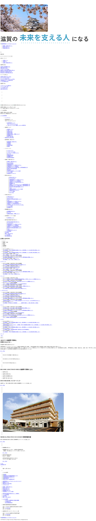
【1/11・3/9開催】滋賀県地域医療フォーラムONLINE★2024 (14, 283)
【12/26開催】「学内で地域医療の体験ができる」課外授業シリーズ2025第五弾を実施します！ (21, 331)
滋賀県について (10, 129)
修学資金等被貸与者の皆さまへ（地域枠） (11, 493)
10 (3, 275)
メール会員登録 (3, 115)
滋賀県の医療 (9, 132)
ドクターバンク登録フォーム (13, 152)
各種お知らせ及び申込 (9, 137)
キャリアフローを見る (4, 77)
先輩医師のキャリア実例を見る (6, 80)
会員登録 (9, 144)
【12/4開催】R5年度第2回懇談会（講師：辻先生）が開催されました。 (17, 286)
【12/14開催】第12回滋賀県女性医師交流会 (11, 266)
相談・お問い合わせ (9, 233)
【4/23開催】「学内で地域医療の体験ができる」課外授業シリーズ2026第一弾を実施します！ (21, 327)
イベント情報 (9, 172)
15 (5, 261)
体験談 (8, 146)
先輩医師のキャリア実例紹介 (13, 166)
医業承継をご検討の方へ (12, 141)
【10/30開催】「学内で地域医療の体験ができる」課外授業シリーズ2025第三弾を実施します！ (21, 250)
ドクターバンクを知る (4, 69)
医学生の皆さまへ (6, 47)
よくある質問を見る (4, 81)
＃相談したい (5, 60)
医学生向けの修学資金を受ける (6, 72)
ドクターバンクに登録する (5, 85)
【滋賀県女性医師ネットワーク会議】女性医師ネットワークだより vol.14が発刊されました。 (21, 300)
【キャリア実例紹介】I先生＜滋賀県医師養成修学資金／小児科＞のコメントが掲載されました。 (22, 279)
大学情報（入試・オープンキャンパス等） (15, 204)
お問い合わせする (4, 89)
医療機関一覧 (9, 135)
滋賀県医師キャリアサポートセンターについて (12, 481)
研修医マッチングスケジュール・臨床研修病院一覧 (19, 184)
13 (7, 290)
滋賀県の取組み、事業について (13, 134)
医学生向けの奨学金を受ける (6, 71)
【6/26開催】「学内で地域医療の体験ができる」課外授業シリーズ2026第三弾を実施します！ (21, 322)
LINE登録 (7, 232)
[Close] (0, 52)
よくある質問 (7, 234)
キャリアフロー (10, 162)
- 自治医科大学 (8, 501)
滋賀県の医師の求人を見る (5, 76)
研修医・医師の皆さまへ (7, 45)
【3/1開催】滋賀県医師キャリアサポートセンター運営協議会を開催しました (18, 310)
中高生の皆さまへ (6, 48)
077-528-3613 (7, 507)
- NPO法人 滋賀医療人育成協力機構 (12, 500)
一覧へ (1, 335)
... (2, 275)
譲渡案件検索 (9, 145)
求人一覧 (9, 212)
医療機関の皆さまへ (11, 211)
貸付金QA (9, 169)
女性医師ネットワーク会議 (8, 491)
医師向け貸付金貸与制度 (12, 168)
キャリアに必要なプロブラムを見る (7, 79)
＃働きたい (5, 61)
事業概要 (9, 142)
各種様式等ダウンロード (14, 190)
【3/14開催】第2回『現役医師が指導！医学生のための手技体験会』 (16, 329)
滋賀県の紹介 (9, 131)
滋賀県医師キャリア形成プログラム (14, 165)
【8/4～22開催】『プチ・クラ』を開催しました (12, 254)
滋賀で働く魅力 (10, 136)
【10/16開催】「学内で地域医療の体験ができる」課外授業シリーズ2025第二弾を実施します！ (21, 252)
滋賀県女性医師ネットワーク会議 (13, 170)
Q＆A (10, 187)
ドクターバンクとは (11, 151)
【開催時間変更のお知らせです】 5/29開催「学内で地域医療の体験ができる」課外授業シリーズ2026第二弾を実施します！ (27, 324)
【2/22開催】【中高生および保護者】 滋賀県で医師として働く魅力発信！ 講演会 (20, 302)
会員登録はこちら (10, 217)
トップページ (7, 117)
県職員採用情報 (10, 155)
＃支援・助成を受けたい (7, 62)
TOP (5, 464)
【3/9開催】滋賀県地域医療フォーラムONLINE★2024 (13, 312)
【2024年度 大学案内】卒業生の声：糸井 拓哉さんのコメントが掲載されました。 (19, 281)
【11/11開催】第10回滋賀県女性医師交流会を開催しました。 (15, 288)
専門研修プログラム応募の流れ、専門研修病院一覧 (17, 167)
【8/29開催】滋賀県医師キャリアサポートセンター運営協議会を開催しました (18, 257)
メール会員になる (4, 87)
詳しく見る (2, 351)
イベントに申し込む (4, 86)
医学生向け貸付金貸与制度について (16, 186)
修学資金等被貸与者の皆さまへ (13, 221)
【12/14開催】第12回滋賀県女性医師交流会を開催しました (14, 264)
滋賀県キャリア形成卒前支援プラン (16, 182)
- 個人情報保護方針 (8, 502)
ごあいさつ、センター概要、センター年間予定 (16, 125)
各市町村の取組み (10, 157)
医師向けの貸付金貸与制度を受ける (7, 70)
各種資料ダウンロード (11, 173)
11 (4, 290)
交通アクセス (9, 130)
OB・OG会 (11, 192)
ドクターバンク (10, 150)
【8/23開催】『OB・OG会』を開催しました (11, 259)
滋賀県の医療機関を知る (5, 66)
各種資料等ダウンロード (12, 230)
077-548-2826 (7, 514)
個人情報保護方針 (8, 235)
